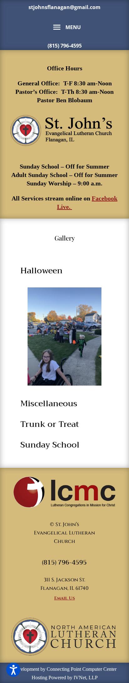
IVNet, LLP (86, 677)
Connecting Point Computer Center (81, 669)
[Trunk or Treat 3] (64, 336)
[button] (13, 670)
